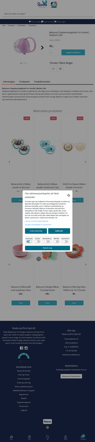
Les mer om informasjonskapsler (36, 221)
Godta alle (59, 231)
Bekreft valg (47, 248)
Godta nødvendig (36, 231)
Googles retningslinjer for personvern (38, 225)
